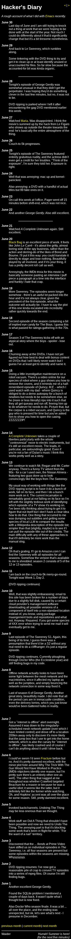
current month (32, 925)
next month (50, 925)
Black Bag (15, 242)
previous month (11, 925)
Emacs (49, 16)
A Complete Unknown (23, 436)
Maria (24, 120)
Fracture (46, 758)
